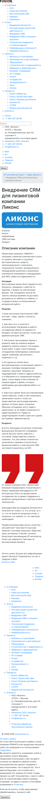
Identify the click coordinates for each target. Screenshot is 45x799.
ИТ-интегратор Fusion (14, 174)
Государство (16, 79)
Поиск (8, 115)
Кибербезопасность (19, 51)
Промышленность (18, 82)
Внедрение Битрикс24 (20, 25)
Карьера (14, 16)
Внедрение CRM (17, 34)
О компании (10, 5)
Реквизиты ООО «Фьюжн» (17, 141)
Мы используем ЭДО (19, 14)
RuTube (8, 163)
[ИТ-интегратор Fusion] (13, 1)
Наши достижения (18, 11)
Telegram (9, 160)
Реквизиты (15, 19)
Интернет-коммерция (20, 71)
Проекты (9, 54)
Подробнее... (6, 750)
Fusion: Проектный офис (21, 96)
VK (6, 154)
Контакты (9, 111)
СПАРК (13, 105)
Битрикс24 (15, 102)
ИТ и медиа (15, 74)
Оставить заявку (8, 739)
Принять (5, 797)
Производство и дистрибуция (24, 59)
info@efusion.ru (12, 147)
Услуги (8, 22)
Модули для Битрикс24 (21, 108)
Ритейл (13, 88)
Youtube (8, 157)
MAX (7, 151)
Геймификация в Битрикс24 (23, 48)
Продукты (10, 91)
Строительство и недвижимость (25, 65)
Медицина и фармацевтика (23, 68)
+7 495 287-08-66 (13, 118)
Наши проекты (34, 174)
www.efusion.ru (22, 734)
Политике (18, 784)
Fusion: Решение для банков (23, 99)
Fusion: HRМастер (18, 94)
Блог (12, 8)
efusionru (6, 562)
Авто (12, 85)
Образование (16, 62)
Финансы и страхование (21, 56)
